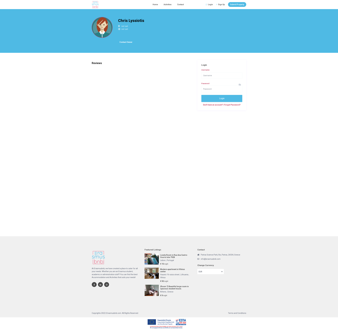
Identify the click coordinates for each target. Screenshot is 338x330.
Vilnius (163, 277)
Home (155, 4)
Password (205, 83)
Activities (168, 4)
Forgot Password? (232, 105)
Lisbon (163, 260)
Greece (170, 292)
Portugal (170, 260)
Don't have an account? (213, 105)
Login (221, 98)
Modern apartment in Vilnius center (172, 270)
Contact (180, 4)
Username (205, 70)
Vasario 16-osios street (170, 275)
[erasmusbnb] (94, 284)
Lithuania (185, 275)
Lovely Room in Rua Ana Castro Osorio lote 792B (173, 256)
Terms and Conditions (237, 313)
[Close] (336, 319)
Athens (163, 292)
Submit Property (237, 4)
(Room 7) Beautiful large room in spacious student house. (174, 287)
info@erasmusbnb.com (210, 259)
